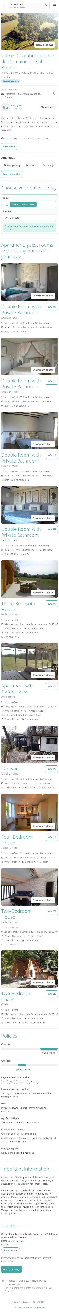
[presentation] (29, 204)
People (7, 211)
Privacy (16, 1301)
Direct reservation (10, 81)
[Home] (3, 1281)
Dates (6, 198)
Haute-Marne (30, 72)
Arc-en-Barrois (10, 72)
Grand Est (46, 72)
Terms (26, 1301)
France (5, 76)
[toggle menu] (54, 5)
